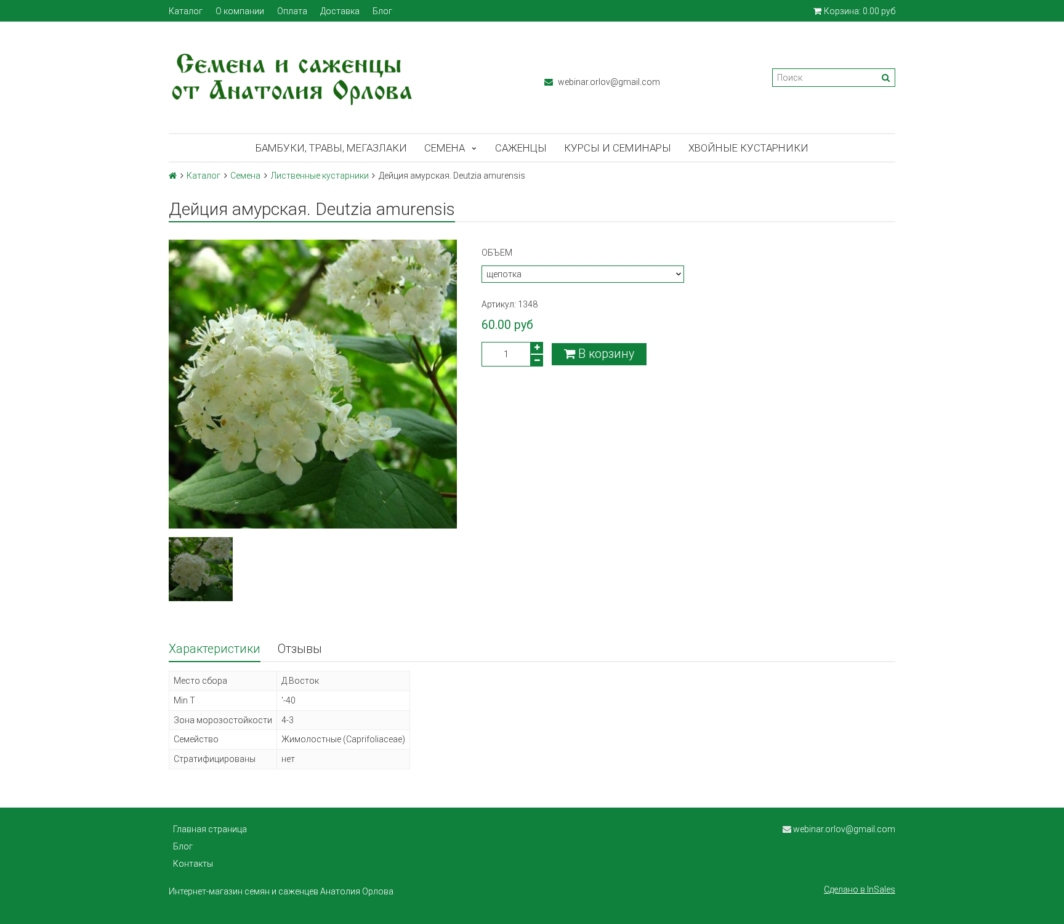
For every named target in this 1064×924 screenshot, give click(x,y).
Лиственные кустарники (320, 175)
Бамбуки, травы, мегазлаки (331, 148)
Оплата (292, 11)
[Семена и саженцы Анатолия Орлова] (344, 77)
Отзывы (300, 649)
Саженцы (521, 148)
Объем (497, 252)
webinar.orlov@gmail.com (608, 82)
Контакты (193, 864)
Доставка (340, 11)
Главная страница (210, 829)
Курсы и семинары (617, 148)
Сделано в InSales (859, 889)
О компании (240, 11)
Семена (444, 148)
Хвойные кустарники (748, 148)
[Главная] (173, 175)
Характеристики (214, 649)
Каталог (186, 11)
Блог (382, 11)
